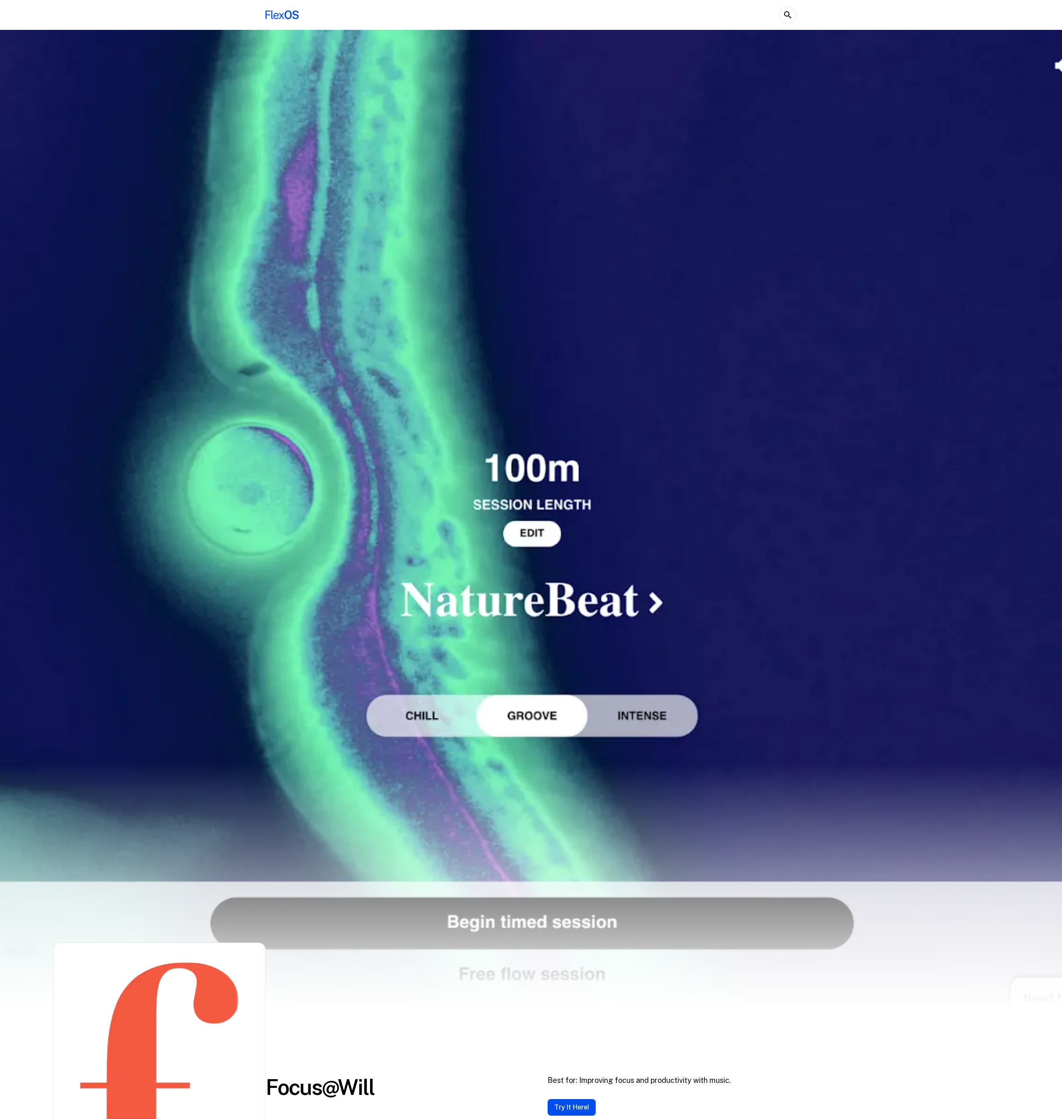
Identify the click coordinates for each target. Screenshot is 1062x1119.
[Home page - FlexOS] (282, 14)
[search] (787, 15)
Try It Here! (571, 1107)
